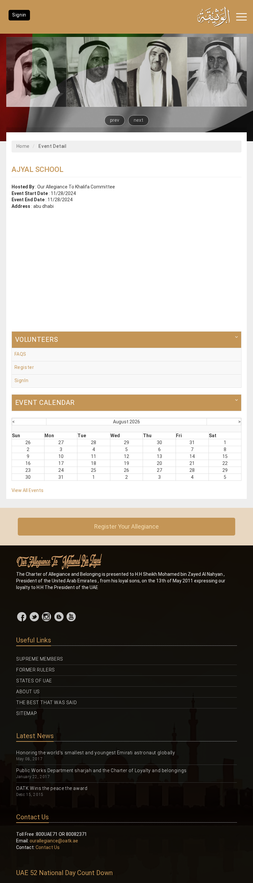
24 (61, 470)
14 (192, 456)
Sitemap (26, 713)
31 (192, 442)
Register (24, 367)
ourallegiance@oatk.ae (54, 840)
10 (61, 456)
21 (192, 463)
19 (126, 463)
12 (126, 456)
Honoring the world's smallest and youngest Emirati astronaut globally (95, 752)
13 (159, 456)
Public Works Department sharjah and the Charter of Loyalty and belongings (101, 770)
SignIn (21, 380)
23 (28, 470)
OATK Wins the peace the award (51, 788)
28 (93, 442)
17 (61, 463)
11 (93, 456)
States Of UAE (34, 680)
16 (28, 463)
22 (225, 463)
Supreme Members (39, 659)
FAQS (20, 354)
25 (93, 470)
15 (225, 456)
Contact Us (48, 847)
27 (61, 442)
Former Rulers (35, 669)
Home (23, 146)
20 (159, 463)
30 (159, 442)
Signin (19, 14)
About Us (28, 691)
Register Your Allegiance (126, 526)
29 (126, 442)
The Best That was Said (46, 702)
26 (28, 442)
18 (93, 463)
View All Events (27, 490)
